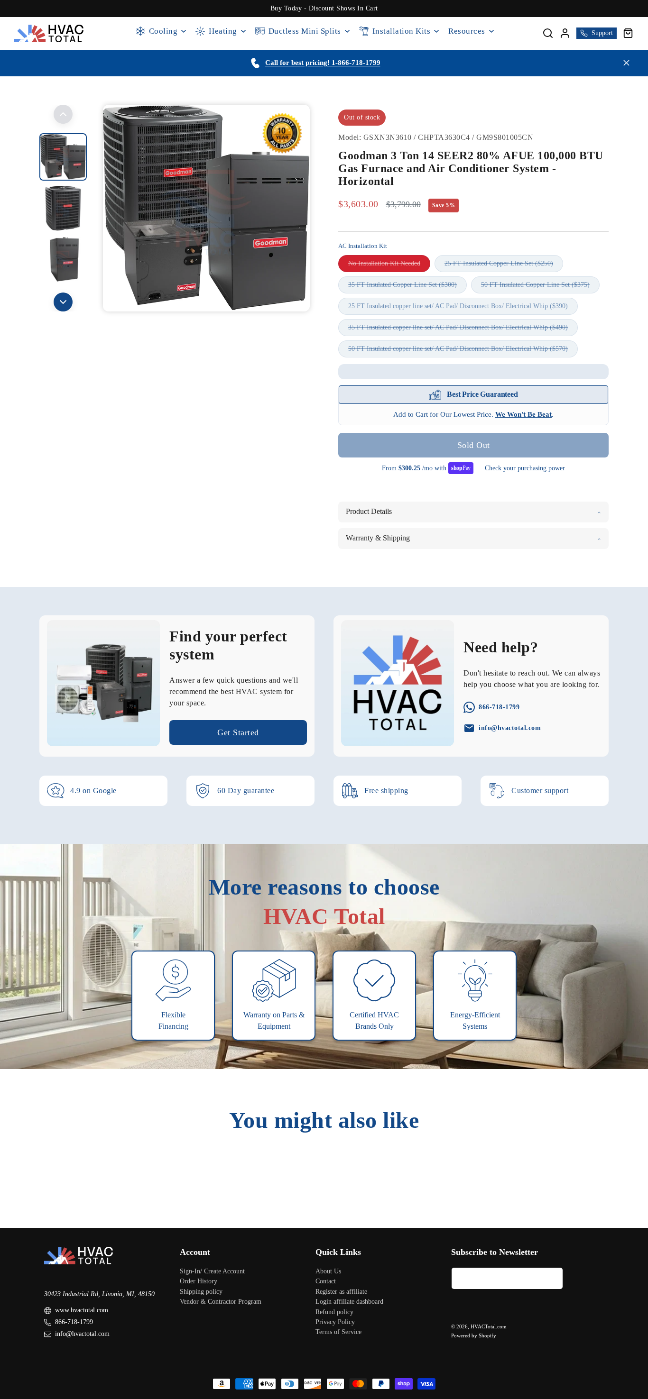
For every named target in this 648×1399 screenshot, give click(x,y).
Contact (325, 1281)
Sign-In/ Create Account (212, 1271)
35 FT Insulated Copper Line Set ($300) (407, 287)
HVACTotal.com (489, 1327)
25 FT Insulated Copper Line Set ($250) (503, 265)
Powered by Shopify (473, 1335)
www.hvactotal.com (81, 1310)
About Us (328, 1271)
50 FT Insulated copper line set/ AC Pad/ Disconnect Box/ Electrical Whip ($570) (463, 351)
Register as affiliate (341, 1291)
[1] (63, 208)
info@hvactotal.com (82, 1334)
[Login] (565, 33)
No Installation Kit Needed (389, 265)
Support (602, 33)
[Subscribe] (552, 1278)
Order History (198, 1281)
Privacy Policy (335, 1322)
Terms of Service (338, 1332)
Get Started (238, 732)
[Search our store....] (548, 33)
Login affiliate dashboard (349, 1301)
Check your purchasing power (525, 468)
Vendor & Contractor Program (220, 1301)
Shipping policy (201, 1291)
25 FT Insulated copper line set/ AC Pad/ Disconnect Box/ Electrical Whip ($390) (463, 308)
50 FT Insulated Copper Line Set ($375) (540, 287)
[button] (628, 33)
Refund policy (334, 1312)
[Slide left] (63, 114)
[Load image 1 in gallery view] (63, 157)
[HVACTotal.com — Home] (49, 33)
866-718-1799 (74, 1322)
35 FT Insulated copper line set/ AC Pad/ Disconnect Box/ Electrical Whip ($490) (463, 329)
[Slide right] (63, 302)
